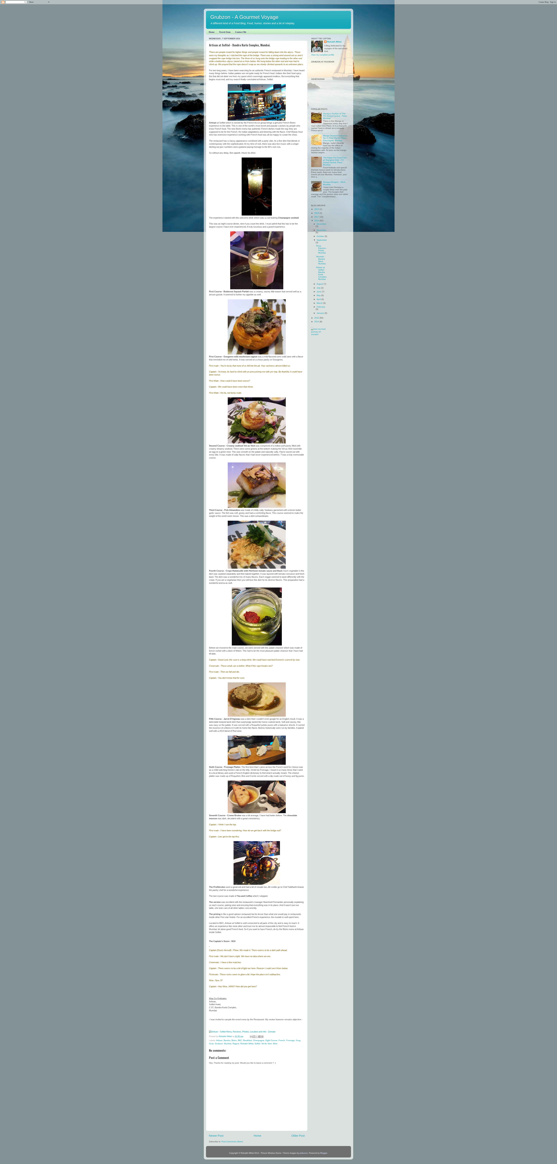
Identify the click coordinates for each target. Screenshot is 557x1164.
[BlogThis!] (254, 1036)
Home (212, 32)
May (319, 295)
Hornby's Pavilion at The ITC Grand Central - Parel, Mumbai (335, 116)
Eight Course (271, 1040)
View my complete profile (322, 55)
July (319, 288)
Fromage (290, 1040)
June (319, 292)
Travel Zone (225, 32)
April (319, 299)
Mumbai (227, 1044)
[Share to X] (256, 1036)
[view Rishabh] (319, 334)
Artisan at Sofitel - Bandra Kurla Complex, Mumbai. (321, 273)
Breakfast (247, 1040)
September (322, 240)
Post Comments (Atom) (232, 1142)
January (321, 313)
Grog (298, 1040)
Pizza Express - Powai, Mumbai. (321, 249)
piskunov (304, 1153)
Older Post (298, 1135)
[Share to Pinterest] (262, 1036)
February (321, 307)
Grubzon (219, 1044)
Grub (211, 1044)
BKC (240, 1040)
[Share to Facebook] (259, 1036)
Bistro (234, 1040)
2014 (317, 322)
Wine (275, 1044)
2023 (317, 209)
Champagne (258, 1040)
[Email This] (251, 1036)
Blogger (323, 1153)
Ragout (236, 1044)
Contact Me (240, 32)
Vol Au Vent (266, 1044)
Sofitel (257, 1044)
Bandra (227, 1040)
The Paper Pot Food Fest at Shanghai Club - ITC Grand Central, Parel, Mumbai (334, 161)
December (321, 224)
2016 (317, 221)
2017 (317, 217)
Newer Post (216, 1135)
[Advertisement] (329, 358)
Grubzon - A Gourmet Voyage (244, 17)
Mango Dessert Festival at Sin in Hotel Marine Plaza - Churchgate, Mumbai (335, 138)
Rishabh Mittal (246, 1044)
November (321, 230)
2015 (317, 318)
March (320, 303)
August (320, 284)
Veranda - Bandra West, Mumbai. (321, 260)
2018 (317, 213)
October (321, 236)
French (281, 1040)
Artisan (219, 1040)
